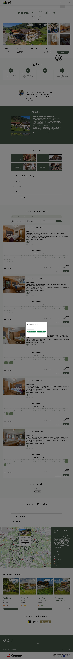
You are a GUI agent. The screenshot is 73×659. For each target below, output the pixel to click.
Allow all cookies (31, 331)
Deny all (41, 331)
